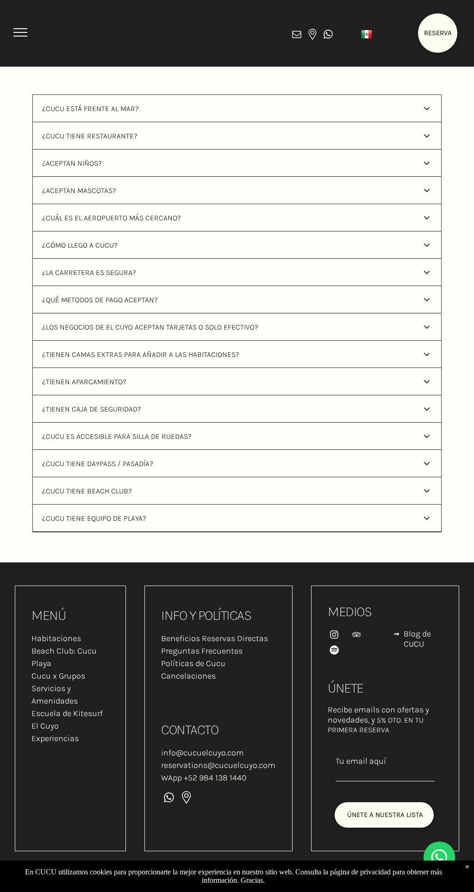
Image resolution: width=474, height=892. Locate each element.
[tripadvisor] (356, 635)
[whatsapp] (328, 35)
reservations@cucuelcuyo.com (218, 765)
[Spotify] (334, 651)
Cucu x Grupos (58, 676)
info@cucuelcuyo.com (202, 753)
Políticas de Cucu (193, 663)
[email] (297, 35)
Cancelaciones (188, 676)
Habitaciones (56, 638)
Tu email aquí (361, 761)
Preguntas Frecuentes (202, 651)
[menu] (20, 32)
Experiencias (55, 738)
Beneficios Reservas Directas (214, 638)
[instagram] (334, 635)
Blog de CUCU (417, 639)
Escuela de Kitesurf (67, 713)
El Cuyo (45, 726)
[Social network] (312, 35)
